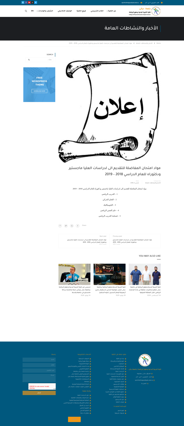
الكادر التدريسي (97, 11)
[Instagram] (32, 2)
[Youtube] (29, 2)
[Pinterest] (60, 225)
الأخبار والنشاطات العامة (144, 43)
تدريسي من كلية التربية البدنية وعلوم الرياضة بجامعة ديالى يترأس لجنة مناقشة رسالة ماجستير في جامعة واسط (74, 290)
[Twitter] (35, 2)
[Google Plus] (71, 225)
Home (159, 43)
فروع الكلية (81, 11)
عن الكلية (112, 11)
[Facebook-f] (26, 2)
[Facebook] (77, 225)
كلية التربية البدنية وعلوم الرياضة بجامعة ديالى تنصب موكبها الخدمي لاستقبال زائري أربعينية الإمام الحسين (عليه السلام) (110, 290)
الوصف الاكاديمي (65, 11)
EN (32, 11)
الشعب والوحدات (45, 11)
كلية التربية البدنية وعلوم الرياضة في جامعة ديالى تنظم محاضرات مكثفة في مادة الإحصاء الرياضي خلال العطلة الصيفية (145, 290)
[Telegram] (23, 2)
